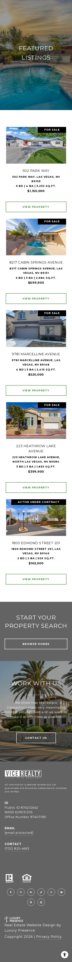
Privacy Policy (49, 937)
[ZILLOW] (41, 902)
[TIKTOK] (41, 892)
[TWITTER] (51, 892)
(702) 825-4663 (17, 848)
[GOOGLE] (31, 902)
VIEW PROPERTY (36, 207)
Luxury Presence (20, 930)
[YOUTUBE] (61, 892)
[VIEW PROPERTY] (36, 203)
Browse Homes (36, 644)
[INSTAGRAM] (21, 892)
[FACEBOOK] (10, 892)
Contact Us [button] (36, 738)
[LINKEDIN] (31, 892)
